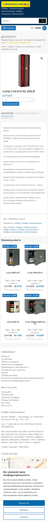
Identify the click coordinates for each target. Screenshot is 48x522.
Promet (12, 227)
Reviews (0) (6, 118)
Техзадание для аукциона (13, 370)
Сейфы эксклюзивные (25, 47)
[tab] (8, 113)
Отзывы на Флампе (10, 400)
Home (3, 47)
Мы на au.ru (6, 405)
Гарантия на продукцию (12, 364)
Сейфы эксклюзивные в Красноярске (20, 232)
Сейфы (11, 47)
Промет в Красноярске (26, 227)
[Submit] (42, 21)
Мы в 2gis (5, 403)
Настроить (24, 510)
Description (7, 113)
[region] (24, 495)
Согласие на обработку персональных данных (22, 378)
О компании (6, 359)
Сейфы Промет (10, 230)
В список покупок (11, 104)
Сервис (4, 373)
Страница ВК (7, 395)
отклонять (24, 517)
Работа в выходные (10, 362)
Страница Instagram (10, 397)
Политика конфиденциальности (15, 381)
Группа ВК (6, 392)
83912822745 (7, 427)
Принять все (24, 503)
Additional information (27, 113)
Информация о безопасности (14, 367)
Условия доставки (9, 375)
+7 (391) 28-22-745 (14, 424)
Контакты (5, 356)
